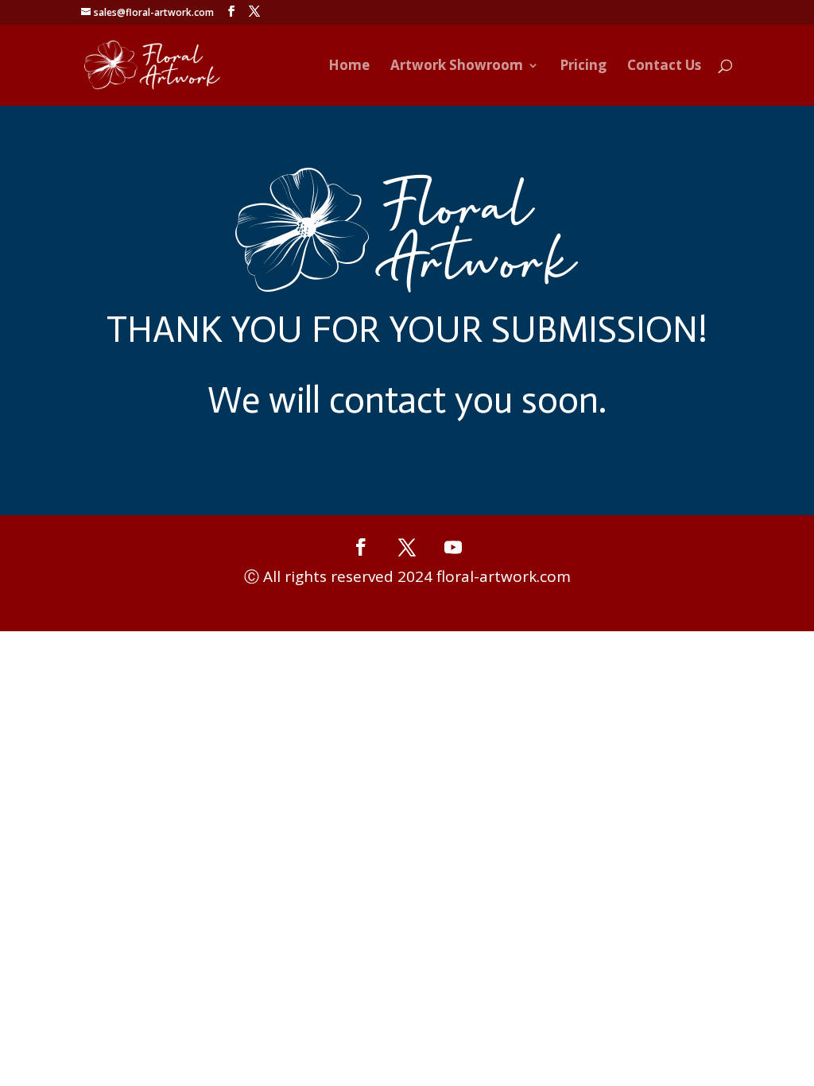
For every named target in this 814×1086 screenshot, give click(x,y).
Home (349, 67)
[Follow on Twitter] (407, 557)
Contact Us (664, 67)
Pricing (583, 67)
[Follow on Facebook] (360, 557)
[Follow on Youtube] (453, 557)
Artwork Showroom (456, 67)
